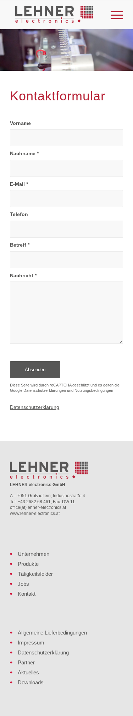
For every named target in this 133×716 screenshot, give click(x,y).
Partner (26, 662)
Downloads (31, 682)
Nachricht (23, 275)
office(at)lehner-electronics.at (38, 507)
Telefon (19, 214)
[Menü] (113, 14)
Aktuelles (28, 672)
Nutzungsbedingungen (93, 390)
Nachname (24, 153)
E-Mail (19, 184)
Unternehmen (33, 554)
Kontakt (26, 594)
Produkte (28, 564)
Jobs (23, 584)
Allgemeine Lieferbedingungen (52, 633)
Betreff (19, 245)
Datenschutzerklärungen (44, 390)
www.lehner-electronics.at (35, 513)
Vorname (20, 123)
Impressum (31, 642)
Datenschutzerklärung (34, 407)
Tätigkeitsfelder (35, 574)
